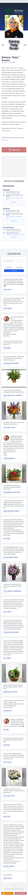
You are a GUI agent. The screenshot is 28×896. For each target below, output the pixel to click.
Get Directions (14, 202)
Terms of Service (18, 889)
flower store (5, 140)
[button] (14, 378)
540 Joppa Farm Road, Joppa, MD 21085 (15, 234)
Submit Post (14, 270)
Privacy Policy (10, 889)
